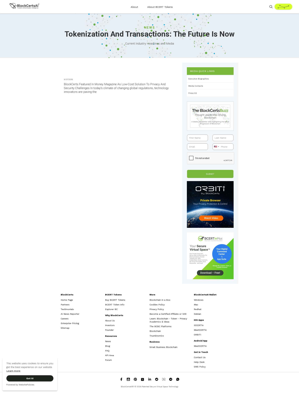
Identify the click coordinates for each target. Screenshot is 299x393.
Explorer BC (111, 309)
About (134, 6)
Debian (197, 314)
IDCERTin (199, 325)
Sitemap (65, 328)
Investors (110, 325)
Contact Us (200, 357)
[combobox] (216, 147)
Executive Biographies (198, 79)
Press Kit (192, 93)
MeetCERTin (200, 330)
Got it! (29, 378)
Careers (65, 318)
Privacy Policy (157, 309)
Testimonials (67, 309)
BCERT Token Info (114, 304)
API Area (109, 355)
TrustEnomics (157, 335)
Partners (65, 304)
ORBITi (197, 334)
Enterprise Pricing (70, 323)
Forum (108, 360)
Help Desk (199, 362)
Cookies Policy (157, 304)
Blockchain (155, 331)
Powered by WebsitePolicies (20, 385)
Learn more (13, 370)
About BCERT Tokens (160, 6)
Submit (210, 174)
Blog (107, 346)
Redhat (197, 309)
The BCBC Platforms (160, 326)
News (108, 341)
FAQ (107, 350)
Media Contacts (195, 86)
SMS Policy (200, 366)
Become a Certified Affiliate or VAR (168, 314)
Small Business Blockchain (163, 347)
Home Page (67, 300)
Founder (109, 330)
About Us (110, 320)
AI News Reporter (70, 314)
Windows (198, 300)
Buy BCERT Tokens (115, 300)
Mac (196, 304)
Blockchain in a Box (160, 300)
